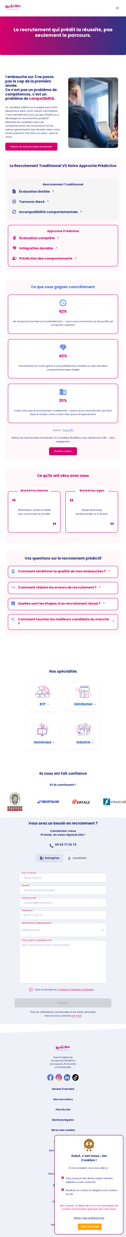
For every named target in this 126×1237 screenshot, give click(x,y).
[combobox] (60, 930)
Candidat (79, 858)
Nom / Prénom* (29, 873)
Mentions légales (63, 1120)
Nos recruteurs (63, 1099)
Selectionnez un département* (37, 923)
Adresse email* (29, 898)
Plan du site (63, 1109)
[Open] (103, 930)
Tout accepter (90, 1226)
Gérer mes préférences (89, 1218)
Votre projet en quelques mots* (37, 940)
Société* (26, 885)
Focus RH (68, 430)
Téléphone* (27, 910)
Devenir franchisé (63, 1089)
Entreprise (52, 858)
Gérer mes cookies (63, 1130)
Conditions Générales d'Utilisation (76, 989)
